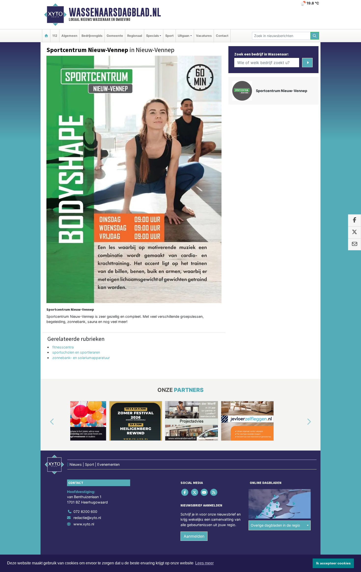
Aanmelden (194, 536)
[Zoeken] (314, 36)
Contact (222, 36)
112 (54, 36)
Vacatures (204, 36)
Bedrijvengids (92, 36)
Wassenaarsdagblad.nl (115, 12)
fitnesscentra (63, 347)
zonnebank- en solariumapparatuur (81, 358)
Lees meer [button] (204, 563)
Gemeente (115, 36)
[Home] (46, 35)
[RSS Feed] (214, 492)
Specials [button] (152, 36)
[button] (46, 422)
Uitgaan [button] (183, 36)
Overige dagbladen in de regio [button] (275, 525)
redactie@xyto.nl (87, 518)
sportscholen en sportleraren (76, 352)
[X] (195, 492)
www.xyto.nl (83, 524)
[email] (354, 244)
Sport (169, 36)
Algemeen (69, 36)
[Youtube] (204, 492)
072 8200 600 (85, 511)
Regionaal (134, 36)
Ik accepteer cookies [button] (333, 563)
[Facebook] (185, 492)
